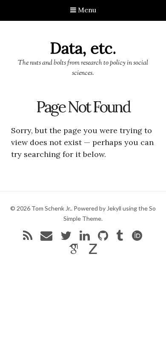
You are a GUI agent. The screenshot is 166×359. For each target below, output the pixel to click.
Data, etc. (83, 48)
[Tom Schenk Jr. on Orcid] (137, 237)
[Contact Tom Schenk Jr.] (46, 237)
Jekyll (114, 208)
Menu (86, 10)
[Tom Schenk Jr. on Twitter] (66, 237)
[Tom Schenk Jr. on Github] (103, 237)
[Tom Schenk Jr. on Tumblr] (119, 237)
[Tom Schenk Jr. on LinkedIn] (84, 237)
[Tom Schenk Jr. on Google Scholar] (74, 250)
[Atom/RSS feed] (28, 237)
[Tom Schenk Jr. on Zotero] (93, 250)
